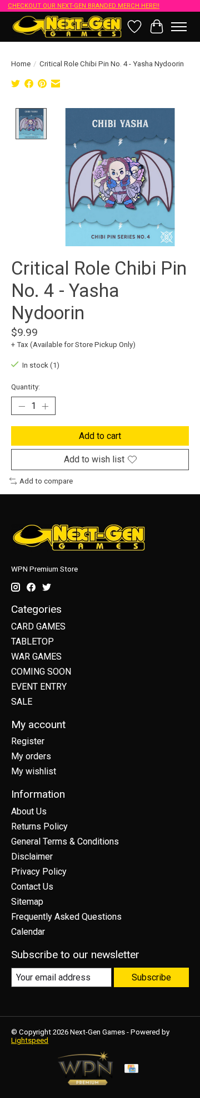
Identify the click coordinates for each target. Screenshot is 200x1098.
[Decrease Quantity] (21, 406)
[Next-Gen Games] (67, 26)
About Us (29, 811)
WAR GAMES (36, 656)
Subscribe (151, 977)
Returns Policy (39, 826)
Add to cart (100, 436)
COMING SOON (41, 671)
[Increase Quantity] (45, 406)
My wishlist (33, 771)
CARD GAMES (38, 626)
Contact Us (32, 886)
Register (27, 741)
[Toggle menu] (179, 27)
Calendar (28, 931)
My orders (31, 756)
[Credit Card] (131, 1069)
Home (21, 64)
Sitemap (27, 901)
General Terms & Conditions (65, 841)
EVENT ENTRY (39, 686)
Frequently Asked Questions (66, 916)
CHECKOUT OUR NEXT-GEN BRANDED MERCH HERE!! (83, 5)
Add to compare (46, 481)
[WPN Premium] (85, 1082)
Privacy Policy (39, 871)
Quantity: (25, 387)
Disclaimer (32, 856)
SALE (21, 701)
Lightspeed (29, 1040)
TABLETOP (32, 641)
